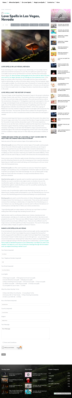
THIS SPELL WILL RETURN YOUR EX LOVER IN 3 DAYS (40, 386)
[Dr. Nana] (2, 13)
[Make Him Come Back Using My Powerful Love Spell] (53, 102)
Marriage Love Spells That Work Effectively (39, 380)
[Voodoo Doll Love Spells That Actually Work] (4, 386)
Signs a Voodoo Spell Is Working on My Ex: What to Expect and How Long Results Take (16, 392)
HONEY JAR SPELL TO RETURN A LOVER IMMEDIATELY (62, 107)
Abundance (8, 9)
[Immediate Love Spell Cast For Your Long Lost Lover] (53, 114)
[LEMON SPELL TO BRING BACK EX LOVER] (53, 37)
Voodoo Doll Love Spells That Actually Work (15, 386)
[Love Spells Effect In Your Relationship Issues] (53, 85)
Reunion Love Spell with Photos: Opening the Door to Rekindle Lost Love (64, 72)
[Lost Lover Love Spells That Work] (53, 60)
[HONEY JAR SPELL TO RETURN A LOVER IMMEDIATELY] (53, 107)
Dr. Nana (7, 13)
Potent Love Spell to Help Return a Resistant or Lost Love (63, 65)
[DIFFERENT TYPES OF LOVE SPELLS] (53, 126)
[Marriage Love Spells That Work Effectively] (28, 380)
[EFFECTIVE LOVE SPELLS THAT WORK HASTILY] (53, 48)
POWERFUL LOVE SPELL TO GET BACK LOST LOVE (40, 374)
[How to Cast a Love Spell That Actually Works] (4, 374)
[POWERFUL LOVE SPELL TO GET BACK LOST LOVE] (61, 15)
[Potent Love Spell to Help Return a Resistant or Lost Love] (53, 65)
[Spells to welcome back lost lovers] (53, 120)
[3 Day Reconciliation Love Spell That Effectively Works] (53, 96)
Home (2, 9)
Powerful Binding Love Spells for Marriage (16, 380)
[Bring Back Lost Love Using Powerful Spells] (53, 79)
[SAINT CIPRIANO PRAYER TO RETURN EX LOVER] (53, 90)
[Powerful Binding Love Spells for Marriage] (4, 380)
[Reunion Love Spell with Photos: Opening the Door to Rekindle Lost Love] (53, 72)
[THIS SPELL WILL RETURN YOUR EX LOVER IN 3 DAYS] (53, 26)
